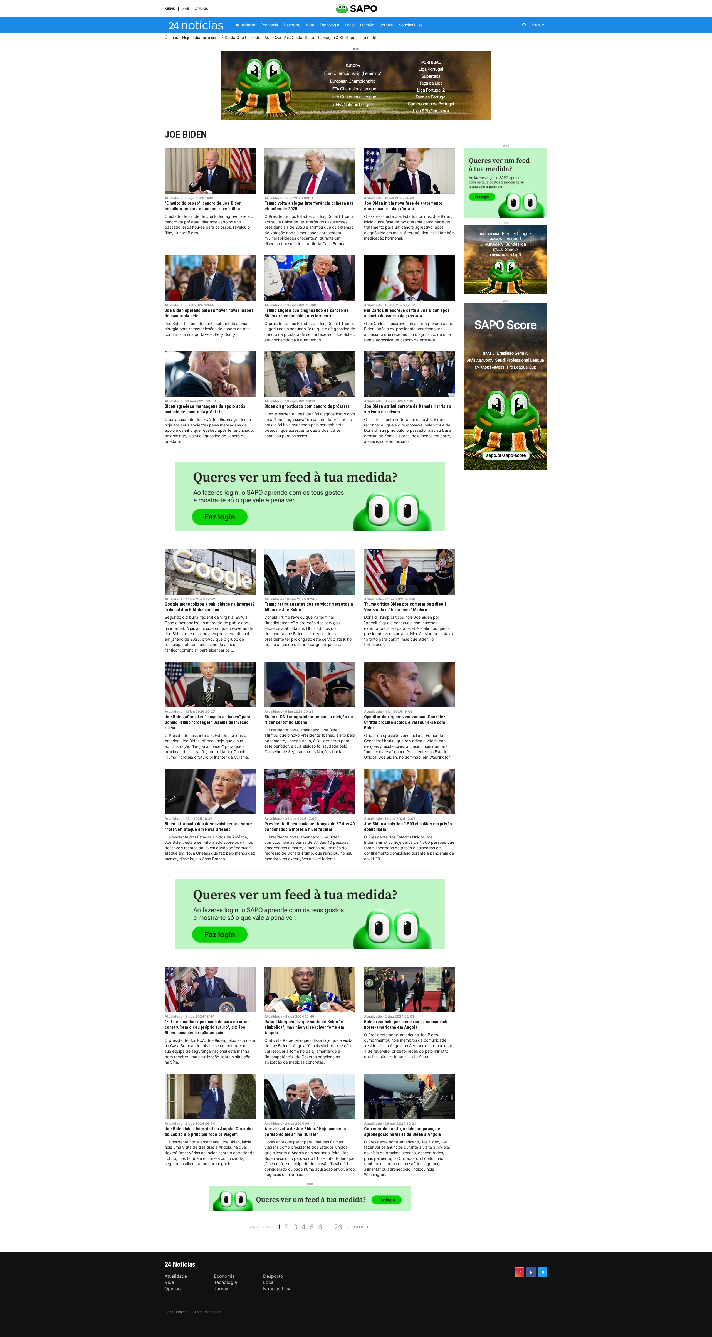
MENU (170, 9)
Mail (185, 9)
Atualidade (173, 198)
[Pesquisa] (524, 25)
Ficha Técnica (176, 1312)
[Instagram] (519, 1272)
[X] (542, 1272)
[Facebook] (531, 1272)
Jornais (200, 9)
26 (338, 1227)
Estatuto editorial (208, 1312)
